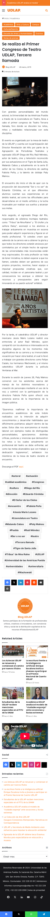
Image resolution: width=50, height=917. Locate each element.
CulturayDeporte (11, 29)
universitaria (36, 566)
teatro (35, 536)
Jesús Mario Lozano (25, 512)
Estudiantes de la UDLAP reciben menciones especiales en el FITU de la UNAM (12, 707)
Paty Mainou (37, 524)
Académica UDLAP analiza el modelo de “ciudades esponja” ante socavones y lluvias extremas (36, 707)
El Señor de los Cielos (25, 500)
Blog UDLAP (10, 67)
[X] (14, 582)
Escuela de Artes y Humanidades (18, 33)
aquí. (21, 466)
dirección (12, 494)
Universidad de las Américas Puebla (25, 560)
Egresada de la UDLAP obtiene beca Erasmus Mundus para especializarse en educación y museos (24, 837)
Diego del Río (33, 488)
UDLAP (40, 554)
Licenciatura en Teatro (25, 518)
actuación (32, 476)
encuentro (15, 506)
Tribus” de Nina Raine (18, 554)
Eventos (39, 33)
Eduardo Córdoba (33, 494)
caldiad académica (16, 482)
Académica (15, 18)
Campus (35, 24)
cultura (15, 488)
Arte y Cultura (23, 24)
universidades (15, 566)
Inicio (6, 18)
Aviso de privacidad (36, 890)
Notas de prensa (11, 38)
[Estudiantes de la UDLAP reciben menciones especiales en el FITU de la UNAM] (13, 693)
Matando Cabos (15, 524)
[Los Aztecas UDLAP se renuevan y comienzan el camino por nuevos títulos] (13, 652)
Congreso (38, 482)
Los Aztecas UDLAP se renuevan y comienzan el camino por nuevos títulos (13, 664)
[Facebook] (7, 582)
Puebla (14, 530)
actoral (16, 476)
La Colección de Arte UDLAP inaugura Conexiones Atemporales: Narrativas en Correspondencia (26, 820)
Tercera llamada (25, 542)
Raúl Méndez (32, 530)
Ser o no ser (18, 536)
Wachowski (25, 572)
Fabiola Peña (34, 506)
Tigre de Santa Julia (25, 548)
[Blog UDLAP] (14, 10)
